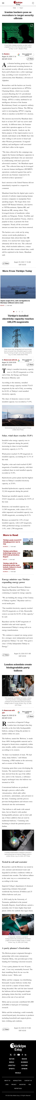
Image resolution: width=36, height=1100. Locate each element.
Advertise (22, 1084)
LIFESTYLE (11, 1065)
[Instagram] (14, 1055)
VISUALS (18, 1073)
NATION (11, 1058)
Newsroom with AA (10, 360)
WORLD (11, 1062)
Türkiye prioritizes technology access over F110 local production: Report (11, 554)
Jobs (6, 1084)
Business (5, 546)
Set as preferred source (27, 54)
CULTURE (24, 1065)
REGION (24, 1058)
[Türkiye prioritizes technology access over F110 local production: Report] (28, 553)
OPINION (24, 1068)
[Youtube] (18, 1055)
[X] (11, 1055)
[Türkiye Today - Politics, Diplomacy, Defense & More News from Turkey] (18, 3)
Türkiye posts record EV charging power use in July (12, 542)
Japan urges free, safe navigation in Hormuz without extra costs (15, 301)
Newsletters (17, 1080)
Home (14, 8)
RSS (30, 1084)
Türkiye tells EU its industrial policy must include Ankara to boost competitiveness (12, 566)
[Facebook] (22, 1055)
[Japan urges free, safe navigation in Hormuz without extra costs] (18, 287)
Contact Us (28, 1080)
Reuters (7, 54)
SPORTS (11, 1068)
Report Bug (18, 1088)
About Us (7, 1080)
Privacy (13, 1084)
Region (21, 8)
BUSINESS (24, 1062)
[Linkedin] (25, 1054)
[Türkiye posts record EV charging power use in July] (28, 541)
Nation (5, 559)
